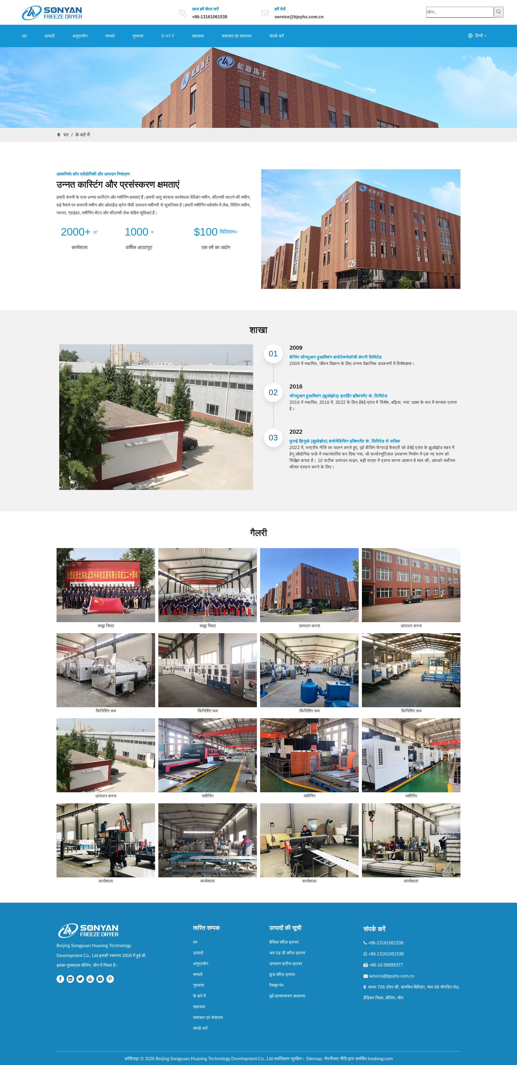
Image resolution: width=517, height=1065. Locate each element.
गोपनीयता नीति (335, 1058)
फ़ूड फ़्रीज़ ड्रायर (282, 974)
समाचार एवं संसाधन (208, 1017)
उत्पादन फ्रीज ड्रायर (285, 963)
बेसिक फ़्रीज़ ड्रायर (284, 942)
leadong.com (380, 1058)
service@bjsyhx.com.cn (299, 17)
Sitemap (314, 1058)
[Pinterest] (110, 979)
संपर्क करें (200, 1028)
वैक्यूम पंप (276, 985)
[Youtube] (90, 979)
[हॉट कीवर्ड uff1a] (499, 11)
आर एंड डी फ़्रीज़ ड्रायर (287, 953)
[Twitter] (80, 979)
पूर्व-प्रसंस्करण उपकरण (287, 996)
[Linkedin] (70, 979)
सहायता (199, 1006)
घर (195, 942)
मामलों (197, 974)
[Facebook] (60, 979)
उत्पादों (198, 953)
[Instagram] (100, 979)
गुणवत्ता (198, 985)
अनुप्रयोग (200, 963)
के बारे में (199, 996)
